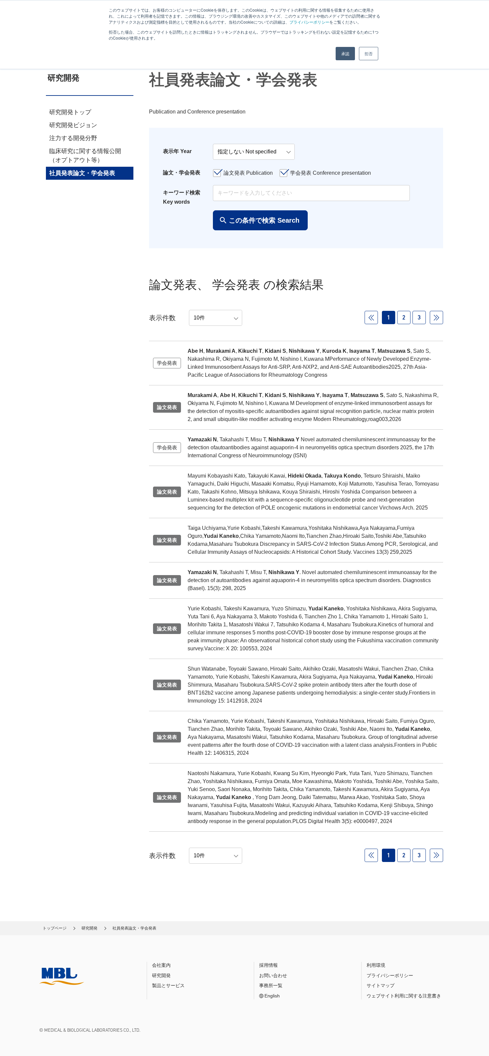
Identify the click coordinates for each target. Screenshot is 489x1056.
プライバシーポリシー (309, 22)
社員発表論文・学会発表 (82, 173)
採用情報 (268, 965)
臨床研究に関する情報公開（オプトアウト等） (85, 155)
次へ (436, 317)
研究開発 (89, 928)
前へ (371, 317)
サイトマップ (381, 985)
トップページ (55, 928)
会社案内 (161, 965)
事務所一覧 (270, 985)
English (272, 995)
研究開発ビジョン (73, 125)
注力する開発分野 (73, 138)
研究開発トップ (70, 112)
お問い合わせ (273, 975)
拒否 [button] (369, 53)
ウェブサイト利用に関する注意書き (404, 995)
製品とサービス (168, 985)
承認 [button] (345, 53)
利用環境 (376, 965)
